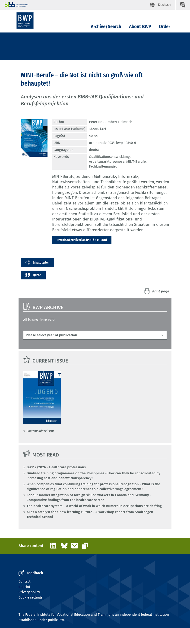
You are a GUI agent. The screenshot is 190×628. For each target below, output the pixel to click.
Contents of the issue (40, 431)
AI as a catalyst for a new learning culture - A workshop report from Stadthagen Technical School (90, 514)
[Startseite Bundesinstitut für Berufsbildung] (75, 4)
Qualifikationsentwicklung (109, 157)
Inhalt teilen (41, 262)
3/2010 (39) (97, 129)
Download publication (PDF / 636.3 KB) (82, 240)
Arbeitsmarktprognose (106, 161)
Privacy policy (29, 592)
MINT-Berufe (136, 161)
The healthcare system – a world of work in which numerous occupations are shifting (94, 506)
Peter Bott (97, 122)
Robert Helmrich (119, 122)
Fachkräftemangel (103, 166)
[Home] (25, 20)
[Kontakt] (182, 5)
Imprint (24, 587)
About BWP (140, 26)
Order (164, 26)
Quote (37, 275)
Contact (24, 581)
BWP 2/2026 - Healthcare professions (56, 467)
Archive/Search (106, 26)
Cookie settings (30, 597)
